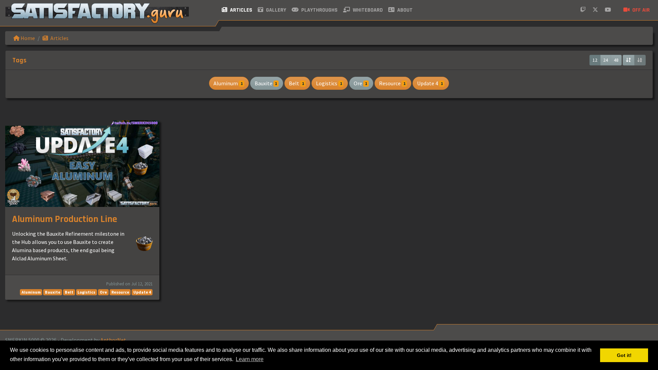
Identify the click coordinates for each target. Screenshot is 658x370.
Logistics (329, 83)
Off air (640, 10)
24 (605, 60)
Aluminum (228, 83)
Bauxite (266, 83)
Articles (240, 10)
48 (616, 60)
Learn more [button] (250, 359)
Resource (392, 83)
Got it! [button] (624, 355)
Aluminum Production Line (64, 219)
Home (27, 38)
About (404, 10)
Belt (296, 83)
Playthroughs (319, 10)
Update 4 (430, 83)
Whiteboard (367, 10)
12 (595, 60)
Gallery (275, 10)
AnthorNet (113, 339)
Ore (360, 83)
